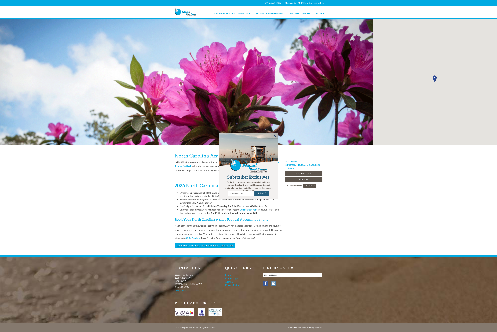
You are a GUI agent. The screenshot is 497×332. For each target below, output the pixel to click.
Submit (262, 193)
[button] (248, 186)
